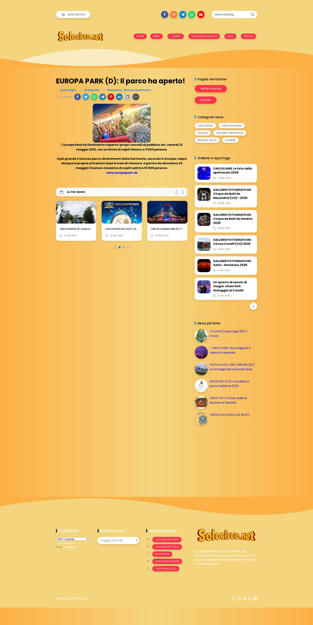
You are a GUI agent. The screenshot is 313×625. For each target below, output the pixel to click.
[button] (77, 97)
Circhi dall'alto (165, 568)
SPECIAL (248, 36)
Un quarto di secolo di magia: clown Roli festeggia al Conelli (230, 286)
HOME (140, 36)
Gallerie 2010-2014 (167, 539)
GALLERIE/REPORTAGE (204, 36)
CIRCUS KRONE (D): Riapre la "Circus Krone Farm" (88, 228)
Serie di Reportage (167, 561)
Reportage (162, 554)
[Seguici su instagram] (173, 14)
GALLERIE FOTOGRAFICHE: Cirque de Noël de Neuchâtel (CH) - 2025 (232, 194)
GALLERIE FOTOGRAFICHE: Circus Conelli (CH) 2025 (232, 242)
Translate (69, 547)
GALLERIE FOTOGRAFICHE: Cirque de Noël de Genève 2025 (232, 219)
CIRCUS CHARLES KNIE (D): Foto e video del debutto (180, 228)
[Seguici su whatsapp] (191, 14)
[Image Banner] (226, 535)
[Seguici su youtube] (201, 14)
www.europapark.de (121, 173)
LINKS (230, 36)
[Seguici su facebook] (164, 14)
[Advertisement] (222, 460)
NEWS (156, 36)
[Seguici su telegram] (182, 14)
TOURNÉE (175, 36)
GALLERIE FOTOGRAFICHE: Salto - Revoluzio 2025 (232, 263)
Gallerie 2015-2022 (167, 547)
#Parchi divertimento (137, 90)
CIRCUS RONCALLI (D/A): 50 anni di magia (129, 228)
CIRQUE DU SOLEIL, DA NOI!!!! (230, 415)
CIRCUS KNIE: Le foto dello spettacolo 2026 (232, 170)
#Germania (114, 90)
